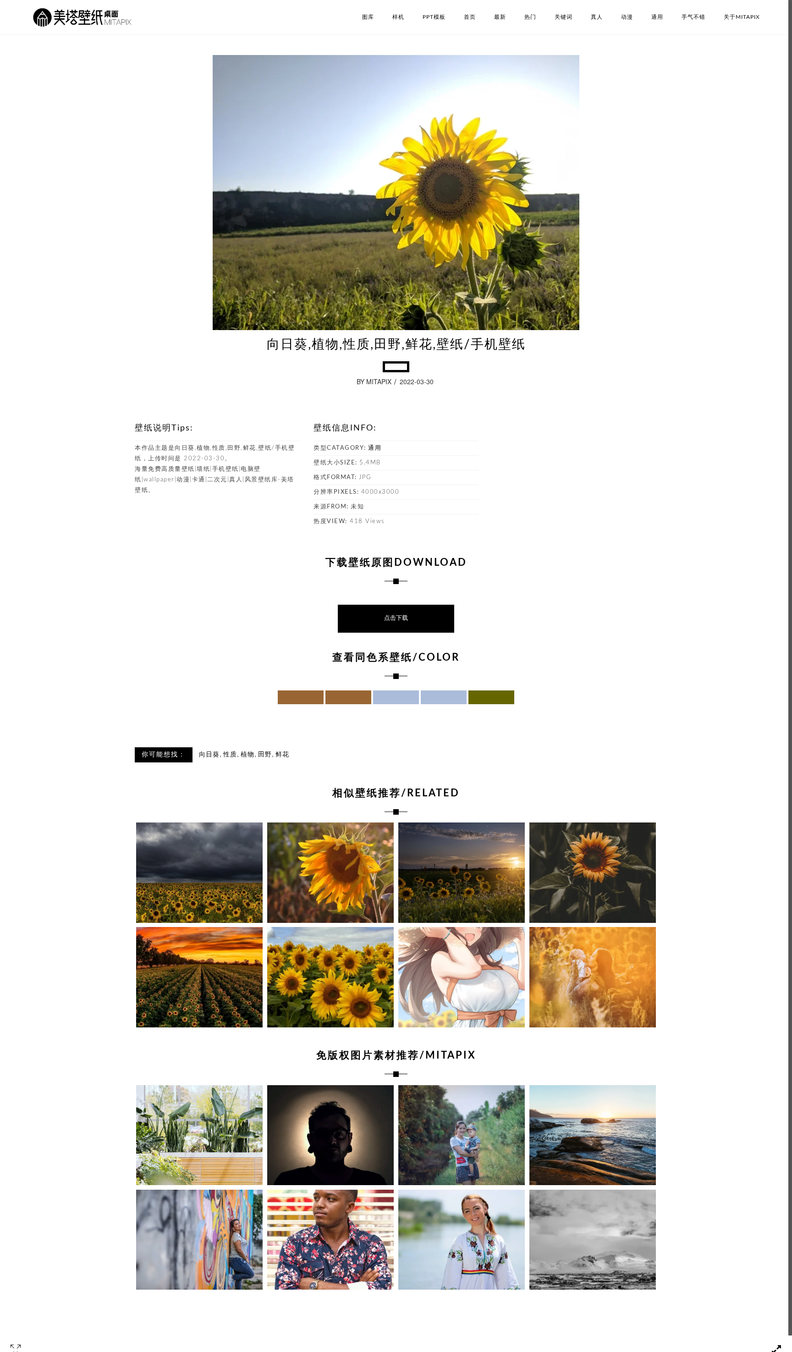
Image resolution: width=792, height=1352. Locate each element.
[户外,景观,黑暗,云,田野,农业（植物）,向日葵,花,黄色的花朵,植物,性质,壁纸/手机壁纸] (199, 872)
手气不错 (693, 17)
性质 (230, 754)
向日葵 (209, 754)
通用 (657, 17)
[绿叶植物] (199, 1135)
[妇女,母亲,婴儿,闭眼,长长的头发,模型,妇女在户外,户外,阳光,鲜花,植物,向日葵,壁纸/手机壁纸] (592, 977)
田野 (265, 754)
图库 (368, 17)
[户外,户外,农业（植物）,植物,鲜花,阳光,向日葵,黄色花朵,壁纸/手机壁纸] (199, 977)
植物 (247, 754)
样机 (398, 17)
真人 (597, 17)
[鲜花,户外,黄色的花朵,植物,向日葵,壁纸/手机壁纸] (330, 977)
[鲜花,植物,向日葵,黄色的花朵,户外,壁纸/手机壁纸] (330, 872)
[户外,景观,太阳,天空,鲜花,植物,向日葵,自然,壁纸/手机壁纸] (461, 872)
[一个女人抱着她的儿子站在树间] (461, 1135)
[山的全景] (592, 1240)
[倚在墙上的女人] (199, 1240)
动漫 (627, 17)
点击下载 (396, 618)
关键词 (563, 17)
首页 (470, 17)
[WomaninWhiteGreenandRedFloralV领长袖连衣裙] (461, 1240)
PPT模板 (434, 17)
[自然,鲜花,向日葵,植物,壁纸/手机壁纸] (592, 872)
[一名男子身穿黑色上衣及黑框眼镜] (330, 1135)
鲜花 (282, 754)
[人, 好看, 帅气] (330, 1240)
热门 (530, 17)
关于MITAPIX (742, 17)
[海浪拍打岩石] (592, 1135)
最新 (500, 17)
